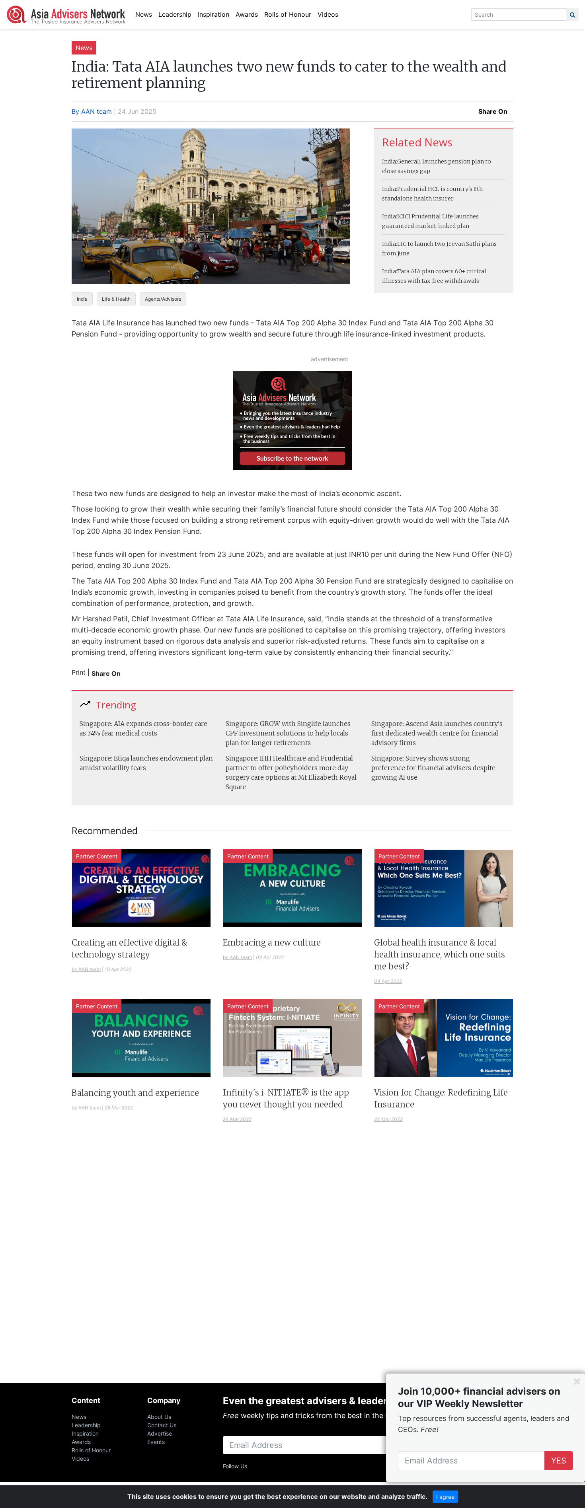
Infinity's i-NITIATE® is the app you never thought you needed (286, 1098)
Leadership (174, 14)
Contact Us (161, 1425)
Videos (328, 14)
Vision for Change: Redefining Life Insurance (441, 1098)
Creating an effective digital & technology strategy (129, 948)
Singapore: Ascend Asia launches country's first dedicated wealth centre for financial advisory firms (437, 733)
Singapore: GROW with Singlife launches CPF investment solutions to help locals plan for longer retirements (288, 733)
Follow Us (235, 1466)
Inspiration (213, 14)
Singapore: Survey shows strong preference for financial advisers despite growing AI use (433, 767)
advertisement (329, 359)
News (143, 14)
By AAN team (92, 111)
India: (389, 161)
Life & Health (116, 299)
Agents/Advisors (163, 299)
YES (558, 1460)
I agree (445, 1496)
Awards (247, 14)
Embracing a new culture (272, 943)
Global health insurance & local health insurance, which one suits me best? (439, 954)
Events (156, 1441)
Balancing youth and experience (135, 1093)
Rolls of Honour (287, 14)
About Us (159, 1416)
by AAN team (86, 969)
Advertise (159, 1433)
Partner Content (96, 856)
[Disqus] (292, 1262)
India (82, 299)
